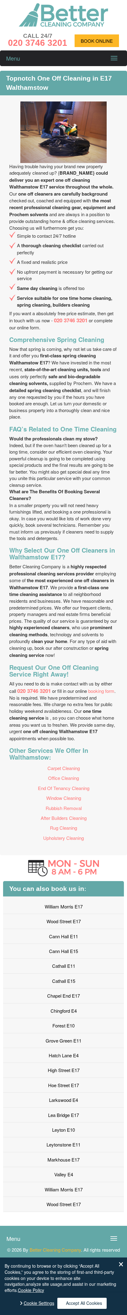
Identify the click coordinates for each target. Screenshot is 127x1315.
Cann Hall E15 (63, 951)
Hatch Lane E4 (64, 1055)
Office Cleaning (63, 778)
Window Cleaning (63, 798)
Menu (13, 58)
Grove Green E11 (63, 1040)
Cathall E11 (63, 966)
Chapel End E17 (63, 995)
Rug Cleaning (63, 827)
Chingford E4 (64, 1010)
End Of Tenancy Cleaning (63, 788)
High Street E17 (64, 1070)
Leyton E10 (63, 1129)
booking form (101, 691)
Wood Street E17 (64, 921)
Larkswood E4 (63, 1100)
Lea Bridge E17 (63, 1115)
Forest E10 (63, 1025)
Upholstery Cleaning (63, 838)
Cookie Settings (39, 1303)
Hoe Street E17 (63, 1085)
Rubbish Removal (64, 808)
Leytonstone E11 (63, 1144)
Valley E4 (63, 1174)
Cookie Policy (31, 1290)
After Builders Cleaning (64, 818)
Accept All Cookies (84, 1303)
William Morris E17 (64, 906)
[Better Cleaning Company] (63, 25)
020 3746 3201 (71, 320)
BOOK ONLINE (97, 41)
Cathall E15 (63, 981)
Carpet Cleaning (63, 768)
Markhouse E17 (63, 1159)
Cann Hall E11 (63, 936)
